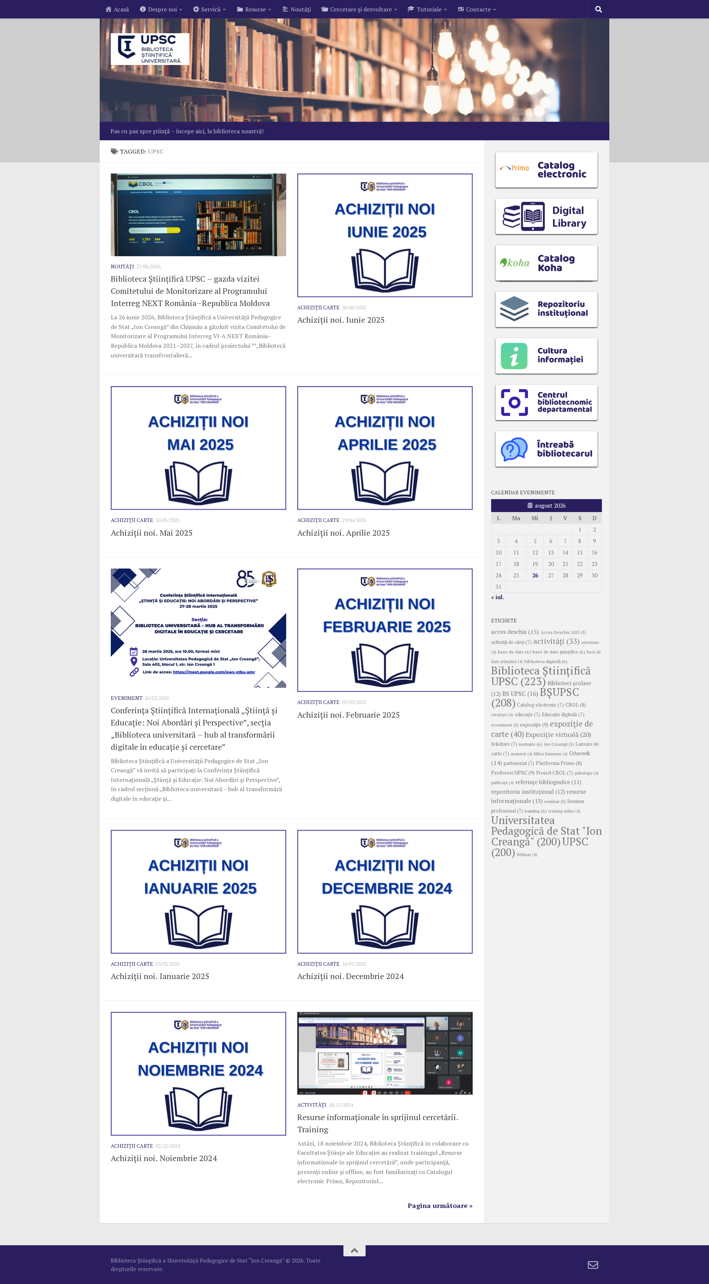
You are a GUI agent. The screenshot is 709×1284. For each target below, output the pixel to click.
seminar (555, 801)
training (536, 811)
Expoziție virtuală (558, 734)
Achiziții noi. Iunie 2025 (341, 319)
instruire (530, 744)
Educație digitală (563, 714)
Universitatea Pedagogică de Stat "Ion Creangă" (546, 830)
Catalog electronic (540, 705)
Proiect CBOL (554, 773)
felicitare (504, 744)
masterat (521, 753)
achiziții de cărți (511, 642)
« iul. (497, 597)
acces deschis (515, 632)
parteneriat (519, 763)
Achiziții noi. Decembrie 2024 (350, 976)
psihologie (587, 773)
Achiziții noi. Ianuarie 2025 (160, 976)
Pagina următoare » (440, 1205)
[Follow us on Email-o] (593, 1265)
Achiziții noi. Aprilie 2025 (343, 532)
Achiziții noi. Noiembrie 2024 (164, 1158)
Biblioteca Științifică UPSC (541, 675)
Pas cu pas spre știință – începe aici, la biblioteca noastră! (187, 131)
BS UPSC (520, 694)
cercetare (502, 714)
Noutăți (122, 266)
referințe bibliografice (548, 782)
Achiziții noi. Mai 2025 (152, 532)
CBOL (575, 704)
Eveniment (127, 697)
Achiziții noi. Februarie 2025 (348, 714)
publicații (502, 782)
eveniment (504, 725)
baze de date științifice (558, 652)
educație (527, 714)
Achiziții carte (318, 307)
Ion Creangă (559, 744)
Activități (311, 1104)
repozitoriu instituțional (528, 791)
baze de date (514, 652)
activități (556, 641)
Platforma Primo (559, 763)
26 (535, 575)
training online (564, 811)
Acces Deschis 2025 (563, 632)
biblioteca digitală (546, 661)
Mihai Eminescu (551, 753)
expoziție (534, 724)
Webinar (527, 854)
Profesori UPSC (513, 772)
